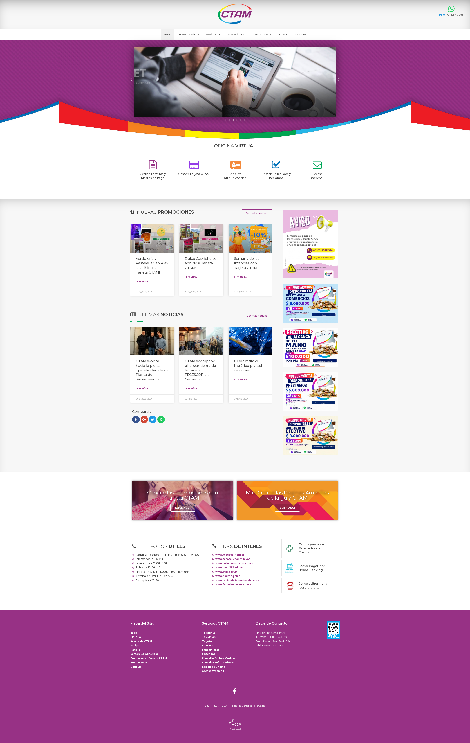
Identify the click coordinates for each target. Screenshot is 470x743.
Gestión (193, 174)
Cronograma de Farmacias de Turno (311, 548)
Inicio (167, 34)
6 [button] (244, 120)
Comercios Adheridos (144, 654)
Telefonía (208, 632)
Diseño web (235, 729)
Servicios (211, 34)
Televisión (209, 637)
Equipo (134, 645)
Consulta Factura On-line (218, 658)
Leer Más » (142, 281)
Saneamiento (211, 649)
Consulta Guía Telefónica (218, 662)
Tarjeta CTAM (259, 34)
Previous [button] (131, 79)
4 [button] (237, 120)
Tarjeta (135, 649)
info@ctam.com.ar (274, 632)
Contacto (300, 34)
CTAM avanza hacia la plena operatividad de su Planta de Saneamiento (152, 370)
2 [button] (229, 120)
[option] (235, 82)
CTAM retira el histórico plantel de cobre (248, 365)
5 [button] (240, 120)
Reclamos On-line (213, 666)
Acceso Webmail (213, 671)
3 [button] (233, 120)
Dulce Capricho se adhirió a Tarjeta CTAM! (200, 263)
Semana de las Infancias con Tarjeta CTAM (246, 263)
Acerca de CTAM (141, 641)
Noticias (283, 34)
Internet (207, 645)
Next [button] (339, 79)
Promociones (235, 34)
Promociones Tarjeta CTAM (148, 658)
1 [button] (226, 120)
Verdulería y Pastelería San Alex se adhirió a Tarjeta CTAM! (152, 265)
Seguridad (208, 654)
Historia (135, 637)
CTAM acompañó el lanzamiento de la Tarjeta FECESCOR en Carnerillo (200, 370)
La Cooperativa (186, 34)
